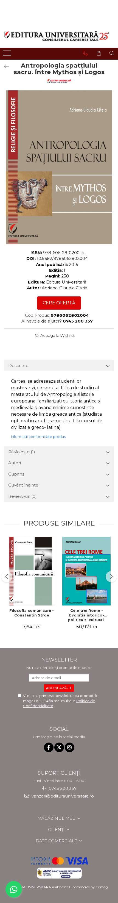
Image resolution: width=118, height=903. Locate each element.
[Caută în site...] (112, 53)
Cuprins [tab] (16, 474)
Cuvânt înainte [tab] (23, 485)
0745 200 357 (62, 788)
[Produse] (7, 55)
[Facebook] (49, 747)
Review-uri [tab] (22, 496)
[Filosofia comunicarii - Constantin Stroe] (31, 571)
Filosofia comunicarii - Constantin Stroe (31, 612)
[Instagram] (69, 747)
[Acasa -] (56, 36)
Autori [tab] (14, 462)
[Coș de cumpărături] (99, 53)
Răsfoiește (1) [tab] (21, 451)
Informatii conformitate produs (38, 436)
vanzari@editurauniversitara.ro (62, 796)
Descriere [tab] (18, 365)
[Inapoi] (4, 66)
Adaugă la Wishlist (57, 335)
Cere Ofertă (59, 302)
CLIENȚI (57, 829)
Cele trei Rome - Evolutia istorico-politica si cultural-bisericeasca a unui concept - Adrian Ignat (86, 615)
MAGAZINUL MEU (57, 818)
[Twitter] (59, 747)
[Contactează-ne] (85, 53)
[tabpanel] (59, 167)
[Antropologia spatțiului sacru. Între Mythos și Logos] (59, 167)
